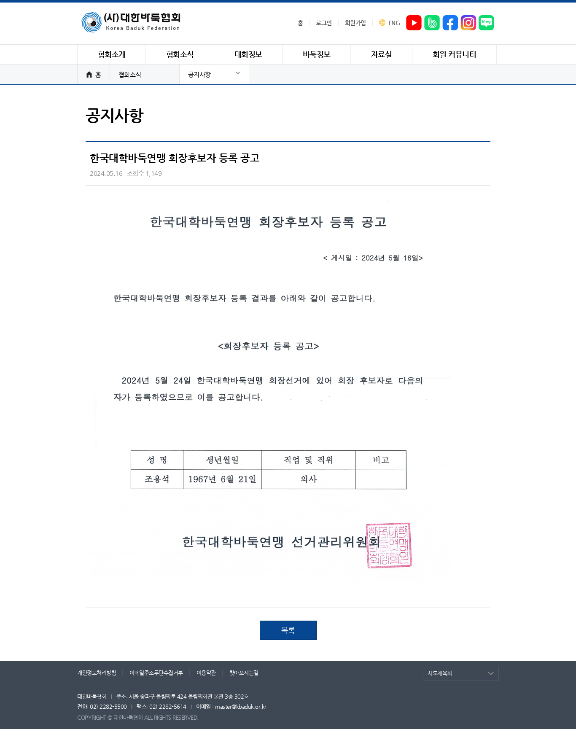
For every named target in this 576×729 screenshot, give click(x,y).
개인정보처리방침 (96, 673)
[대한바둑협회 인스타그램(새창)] (468, 23)
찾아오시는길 (243, 673)
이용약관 (206, 673)
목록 (288, 630)
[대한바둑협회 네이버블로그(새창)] (487, 23)
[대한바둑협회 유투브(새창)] (414, 23)
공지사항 (199, 74)
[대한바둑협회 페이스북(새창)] (450, 23)
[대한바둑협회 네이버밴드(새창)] (432, 23)
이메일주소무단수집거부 (156, 673)
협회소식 (129, 74)
